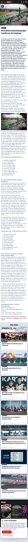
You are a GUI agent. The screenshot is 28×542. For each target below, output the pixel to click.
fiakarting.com (17, 318)
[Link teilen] (21, 2)
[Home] (8, 2)
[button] (2, 6)
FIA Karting (4, 27)
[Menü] (2, 2)
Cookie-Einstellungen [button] (8, 536)
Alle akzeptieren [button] (7, 532)
